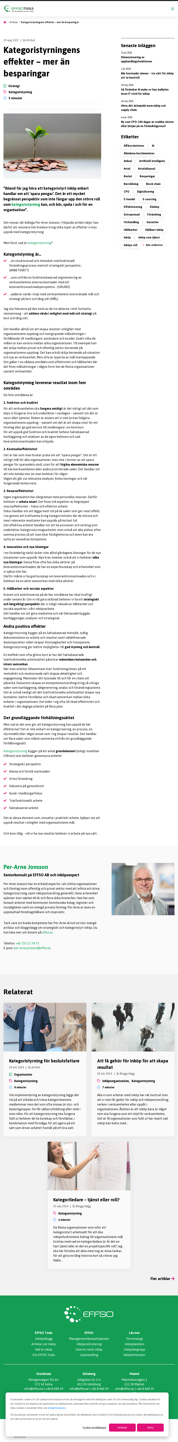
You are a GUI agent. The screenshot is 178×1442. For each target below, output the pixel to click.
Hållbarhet (130, 229)
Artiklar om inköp (43, 1344)
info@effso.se (33, 1389)
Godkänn (122, 1427)
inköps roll (130, 245)
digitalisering (145, 191)
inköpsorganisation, (116, 1081)
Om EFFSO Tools (43, 1355)
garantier (153, 222)
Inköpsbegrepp (134, 1349)
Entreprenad (132, 214)
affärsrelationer (134, 145)
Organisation (23, 1074)
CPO (126, 191)
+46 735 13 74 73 (27, 943)
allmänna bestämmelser (139, 153)
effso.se (47, 932)
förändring (154, 214)
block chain (153, 183)
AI (153, 145)
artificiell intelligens (152, 161)
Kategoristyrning (15, 751)
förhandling (131, 222)
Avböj (150, 1427)
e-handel (129, 199)
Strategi (14, 86)
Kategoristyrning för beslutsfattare (44, 1060)
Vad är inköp (43, 1349)
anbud (128, 161)
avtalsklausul (146, 168)
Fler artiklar (161, 1278)
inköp (127, 237)
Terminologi (134, 1339)
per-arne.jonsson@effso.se (32, 948)
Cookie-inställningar (94, 1427)
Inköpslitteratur (134, 1355)
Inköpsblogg (43, 1339)
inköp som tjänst (149, 237)
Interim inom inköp (89, 1349)
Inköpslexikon (134, 1344)
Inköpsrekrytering (89, 1344)
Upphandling (89, 1355)
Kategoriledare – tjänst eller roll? (86, 1199)
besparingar (147, 176)
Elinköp (154, 206)
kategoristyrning (20, 92)
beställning (131, 183)
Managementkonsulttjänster (89, 1339)
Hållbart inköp (154, 229)
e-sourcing (149, 199)
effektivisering (133, 206)
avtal (127, 168)
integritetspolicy (57, 1408)
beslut (128, 176)
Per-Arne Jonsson (25, 866)
